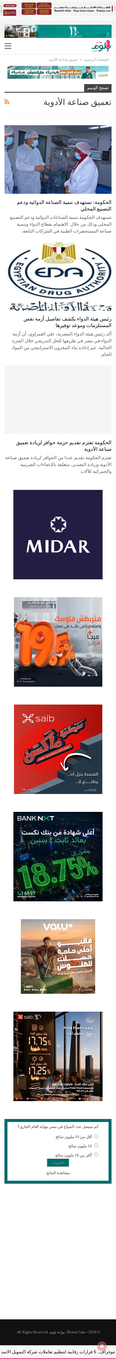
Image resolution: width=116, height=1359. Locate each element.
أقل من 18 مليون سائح (74, 1136)
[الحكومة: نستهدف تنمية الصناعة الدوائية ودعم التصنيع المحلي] (58, 159)
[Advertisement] (58, 1255)
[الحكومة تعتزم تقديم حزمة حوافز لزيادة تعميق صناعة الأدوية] (58, 400)
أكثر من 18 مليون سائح (73, 1155)
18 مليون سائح (80, 1146)
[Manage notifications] (102, 1346)
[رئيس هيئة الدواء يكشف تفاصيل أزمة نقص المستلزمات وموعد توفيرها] (58, 276)
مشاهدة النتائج (58, 1173)
